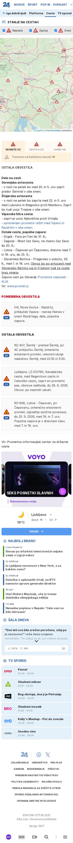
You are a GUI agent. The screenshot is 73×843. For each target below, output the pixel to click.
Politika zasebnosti (25, 781)
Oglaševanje (20, 762)
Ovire (67, 30)
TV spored (65, 13)
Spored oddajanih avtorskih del (36, 794)
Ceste (50, 13)
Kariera (19, 769)
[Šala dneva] (62, 648)
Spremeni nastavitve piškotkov (36, 775)
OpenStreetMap (53, 130)
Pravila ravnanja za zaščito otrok (36, 788)
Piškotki (53, 769)
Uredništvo (40, 762)
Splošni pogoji (52, 781)
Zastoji (43, 30)
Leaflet (39, 130)
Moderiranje (36, 769)
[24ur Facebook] (38, 755)
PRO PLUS (56, 762)
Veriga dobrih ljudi (14, 13)
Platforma (36, 13)
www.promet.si (17, 286)
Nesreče (18, 30)
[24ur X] (47, 755)
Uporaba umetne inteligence (36, 800)
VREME (34, 531)
